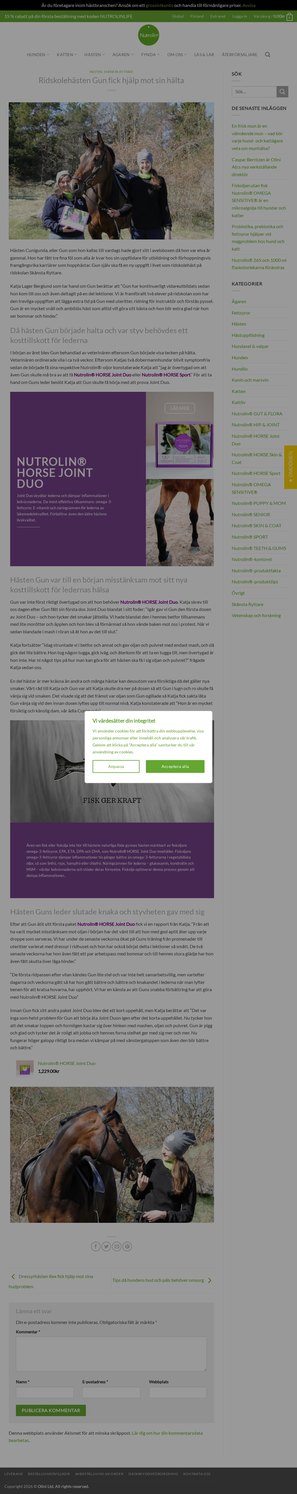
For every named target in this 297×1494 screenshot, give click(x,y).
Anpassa (116, 766)
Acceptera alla (175, 766)
